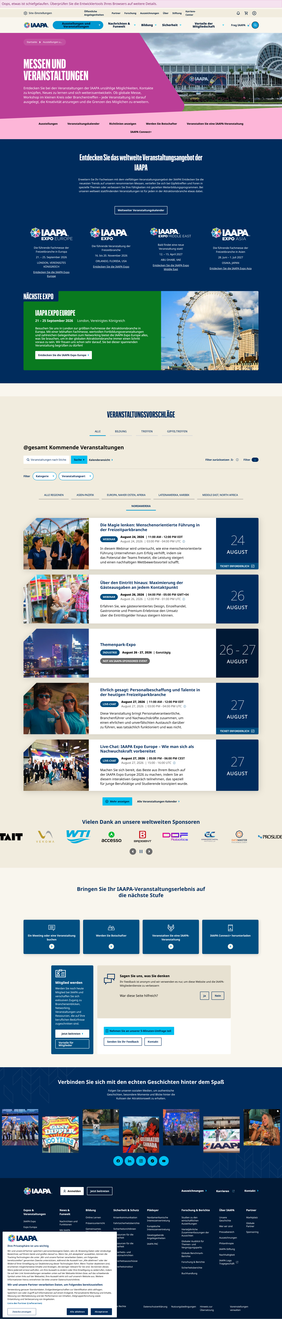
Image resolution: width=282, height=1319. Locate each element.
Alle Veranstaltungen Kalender (157, 801)
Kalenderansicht (99, 460)
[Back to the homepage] (38, 1191)
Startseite (32, 42)
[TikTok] (152, 1161)
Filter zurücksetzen (217, 459)
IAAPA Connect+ (141, 132)
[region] (60, 1274)
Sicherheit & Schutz (126, 1210)
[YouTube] (164, 1161)
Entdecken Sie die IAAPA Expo (111, 266)
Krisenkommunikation (125, 1217)
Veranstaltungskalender (83, 123)
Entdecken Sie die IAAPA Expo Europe (62, 355)
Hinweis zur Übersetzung (207, 1308)
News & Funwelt (65, 1212)
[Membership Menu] (254, 13)
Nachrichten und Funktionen (69, 1223)
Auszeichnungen (149, 13)
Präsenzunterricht (95, 1223)
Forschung (130, 13)
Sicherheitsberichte (191, 1267)
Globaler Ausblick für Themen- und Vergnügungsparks (192, 1244)
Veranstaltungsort (76, 476)
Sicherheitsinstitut (123, 1266)
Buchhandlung (189, 1273)
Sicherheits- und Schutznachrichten (123, 1254)
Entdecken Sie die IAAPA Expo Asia (230, 268)
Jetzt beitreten (71, 1033)
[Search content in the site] (255, 25)
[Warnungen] (238, 13)
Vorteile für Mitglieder (66, 1044)
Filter (246, 460)
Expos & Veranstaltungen (35, 1212)
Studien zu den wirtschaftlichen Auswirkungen (189, 1220)
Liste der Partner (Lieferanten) (25, 1303)
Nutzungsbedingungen (183, 1306)
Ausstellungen (48, 123)
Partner (116, 13)
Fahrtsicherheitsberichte (126, 1223)
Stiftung (177, 13)
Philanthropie (226, 1243)
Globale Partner (250, 1225)
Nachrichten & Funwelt (119, 25)
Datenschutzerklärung (155, 1306)
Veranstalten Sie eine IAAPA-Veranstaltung (215, 123)
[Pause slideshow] (141, 851)
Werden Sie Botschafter (161, 123)
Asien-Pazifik (85, 495)
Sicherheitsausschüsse (125, 1261)
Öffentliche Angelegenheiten (94, 13)
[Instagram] (141, 1161)
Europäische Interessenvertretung (158, 1228)
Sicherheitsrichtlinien (124, 1229)
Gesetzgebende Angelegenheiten (156, 1237)
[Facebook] (118, 1161)
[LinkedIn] (129, 1161)
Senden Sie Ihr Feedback (123, 1041)
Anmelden (74, 1191)
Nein (218, 995)
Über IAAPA (226, 1210)
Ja (204, 995)
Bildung (147, 25)
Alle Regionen (53, 495)
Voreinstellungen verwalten (239, 1308)
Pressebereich (226, 1232)
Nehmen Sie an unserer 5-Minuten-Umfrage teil (140, 1031)
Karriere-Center (191, 13)
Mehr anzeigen (119, 801)
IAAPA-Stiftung (227, 1249)
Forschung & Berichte (195, 1210)
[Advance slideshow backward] (133, 851)
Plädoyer (153, 1210)
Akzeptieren (101, 1311)
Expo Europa (30, 1227)
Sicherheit (170, 25)
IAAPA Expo (30, 1221)
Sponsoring (252, 1232)
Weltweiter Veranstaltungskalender (141, 210)
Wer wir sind (226, 1226)
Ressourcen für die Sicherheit (123, 1236)
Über (165, 13)
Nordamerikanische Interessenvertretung (158, 1219)
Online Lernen (93, 1217)
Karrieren (222, 1191)
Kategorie (45, 476)
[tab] (98, 431)
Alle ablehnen (77, 1311)
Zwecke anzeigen (21, 1311)
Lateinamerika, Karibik (174, 495)
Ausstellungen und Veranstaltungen (76, 25)
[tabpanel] (141, 625)
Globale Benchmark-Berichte (192, 1255)
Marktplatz (252, 1217)
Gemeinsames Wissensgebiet (93, 1230)
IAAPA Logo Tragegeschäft (226, 1262)
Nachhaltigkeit (227, 1254)
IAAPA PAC (152, 1244)
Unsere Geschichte (225, 1219)
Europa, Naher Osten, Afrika (126, 495)
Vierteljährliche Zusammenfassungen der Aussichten (195, 1232)
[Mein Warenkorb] (246, 13)
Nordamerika (141, 506)
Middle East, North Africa (220, 495)
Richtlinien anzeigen (122, 123)
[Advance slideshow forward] (149, 851)
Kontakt (153, 1041)
